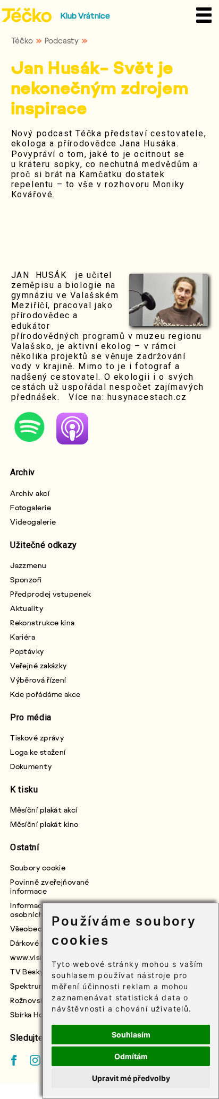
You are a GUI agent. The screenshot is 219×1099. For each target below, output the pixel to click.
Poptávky (27, 651)
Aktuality (26, 608)
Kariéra (22, 636)
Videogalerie (33, 521)
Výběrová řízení (38, 679)
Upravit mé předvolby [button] (131, 1078)
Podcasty (62, 40)
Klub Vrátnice (85, 15)
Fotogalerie (30, 507)
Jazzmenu (28, 565)
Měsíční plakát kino (44, 823)
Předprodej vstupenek (50, 593)
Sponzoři (26, 579)
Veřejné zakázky (38, 665)
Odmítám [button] (131, 1056)
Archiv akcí (29, 493)
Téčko (22, 40)
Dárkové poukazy (40, 942)
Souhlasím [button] (131, 1034)
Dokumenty (31, 766)
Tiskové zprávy (37, 737)
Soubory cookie (37, 867)
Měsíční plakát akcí (43, 809)
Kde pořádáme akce (45, 694)
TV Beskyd (29, 971)
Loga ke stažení (38, 751)
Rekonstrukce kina (42, 622)
